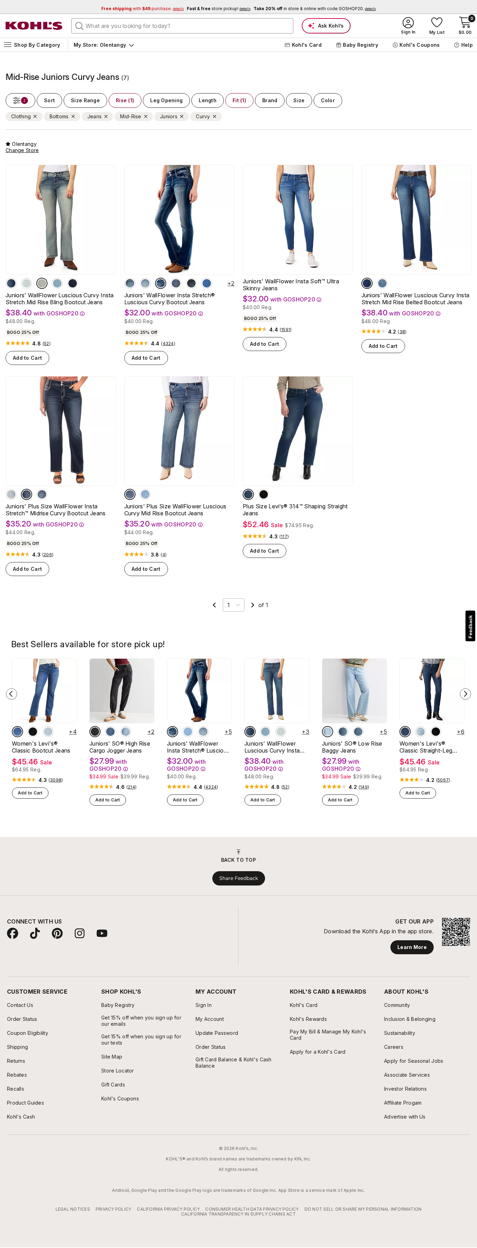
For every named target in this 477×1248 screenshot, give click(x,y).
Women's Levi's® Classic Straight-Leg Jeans (425, 747)
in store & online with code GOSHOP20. (315, 8)
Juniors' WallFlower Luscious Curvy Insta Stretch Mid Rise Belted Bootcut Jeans (415, 299)
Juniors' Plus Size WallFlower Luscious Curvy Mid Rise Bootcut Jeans (175, 510)
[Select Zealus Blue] (248, 494)
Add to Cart (27, 358)
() (47, 344)
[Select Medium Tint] (358, 731)
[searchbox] (182, 25)
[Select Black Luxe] (95, 731)
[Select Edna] (26, 283)
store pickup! (218, 8)
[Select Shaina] (382, 283)
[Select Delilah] (129, 283)
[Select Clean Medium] (342, 731)
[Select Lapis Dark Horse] (405, 731)
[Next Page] (252, 605)
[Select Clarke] (11, 283)
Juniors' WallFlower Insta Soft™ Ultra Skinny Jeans (291, 285)
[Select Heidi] (176, 283)
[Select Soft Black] (263, 494)
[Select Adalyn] (57, 283)
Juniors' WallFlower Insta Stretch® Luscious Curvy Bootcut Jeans (169, 299)
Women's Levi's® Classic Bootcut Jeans (41, 747)
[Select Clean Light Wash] (125, 731)
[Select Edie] (187, 731)
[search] (79, 25)
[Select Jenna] (160, 283)
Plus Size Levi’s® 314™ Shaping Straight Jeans (295, 510)
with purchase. (142, 8)
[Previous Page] (214, 605)
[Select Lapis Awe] (17, 731)
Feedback (470, 626)
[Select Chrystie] (191, 283)
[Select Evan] (72, 283)
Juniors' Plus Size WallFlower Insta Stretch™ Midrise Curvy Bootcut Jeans (56, 510)
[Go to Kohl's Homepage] (34, 26)
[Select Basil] (41, 283)
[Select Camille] (145, 283)
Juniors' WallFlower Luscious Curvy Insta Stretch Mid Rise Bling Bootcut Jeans (60, 299)
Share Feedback (238, 878)
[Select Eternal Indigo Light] (48, 731)
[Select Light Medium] (327, 731)
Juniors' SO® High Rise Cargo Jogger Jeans (119, 747)
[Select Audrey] (145, 494)
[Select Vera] (367, 283)
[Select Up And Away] (420, 731)
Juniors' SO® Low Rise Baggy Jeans (352, 747)
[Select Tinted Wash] (110, 731)
